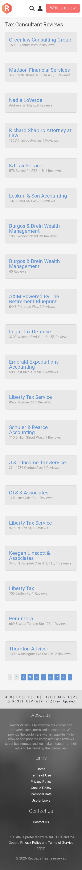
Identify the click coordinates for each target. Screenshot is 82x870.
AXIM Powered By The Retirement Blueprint (34, 299)
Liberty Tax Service (30, 397)
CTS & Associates (28, 493)
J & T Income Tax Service (37, 463)
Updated (69, 701)
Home (41, 769)
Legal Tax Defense (30, 332)
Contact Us (41, 822)
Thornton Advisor (28, 649)
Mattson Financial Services (39, 70)
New (58, 701)
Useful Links (41, 800)
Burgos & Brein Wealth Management (34, 229)
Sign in (40, 8)
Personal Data (41, 794)
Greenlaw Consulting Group (40, 40)
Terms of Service (60, 843)
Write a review (63, 8)
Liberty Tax (21, 588)
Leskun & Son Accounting (38, 196)
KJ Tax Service (25, 166)
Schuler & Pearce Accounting (28, 430)
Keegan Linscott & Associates (29, 556)
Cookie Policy (41, 788)
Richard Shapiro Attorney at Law (40, 133)
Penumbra (21, 619)
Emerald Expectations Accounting (34, 364)
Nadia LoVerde (25, 100)
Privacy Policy (41, 782)
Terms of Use (41, 775)
